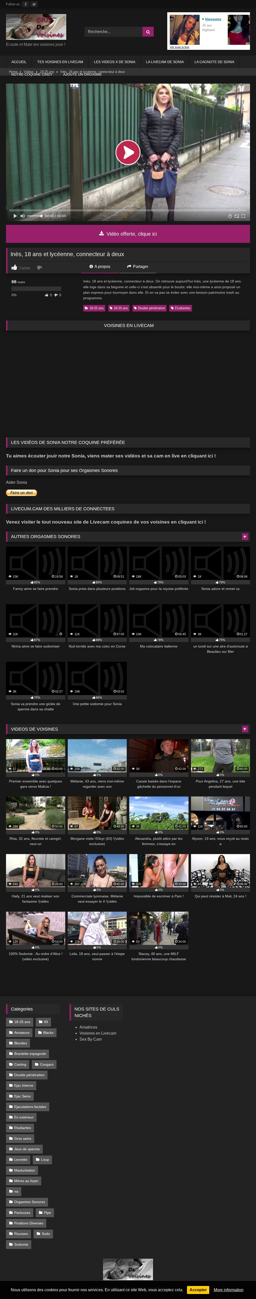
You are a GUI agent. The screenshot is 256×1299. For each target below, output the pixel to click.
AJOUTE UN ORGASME (82, 74)
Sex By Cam (91, 1039)
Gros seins (22, 1138)
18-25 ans (97, 308)
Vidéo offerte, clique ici (131, 234)
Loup (45, 1160)
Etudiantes (182, 308)
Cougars (47, 1064)
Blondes (20, 1043)
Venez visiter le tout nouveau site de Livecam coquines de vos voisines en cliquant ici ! (106, 522)
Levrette (20, 1160)
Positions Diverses (28, 1223)
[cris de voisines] (39, 28)
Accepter (198, 1290)
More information (229, 1290)
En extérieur (24, 1117)
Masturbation (24, 1170)
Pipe (47, 1213)
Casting (20, 1064)
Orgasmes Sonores (29, 1202)
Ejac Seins (22, 1096)
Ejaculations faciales (30, 1107)
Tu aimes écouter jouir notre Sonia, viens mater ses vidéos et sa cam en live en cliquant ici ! (111, 455)
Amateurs (22, 1033)
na (16, 1191)
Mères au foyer (26, 1181)
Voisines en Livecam (98, 1033)
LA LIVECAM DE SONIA (165, 62)
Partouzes (22, 1213)
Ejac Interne (23, 1085)
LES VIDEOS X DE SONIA (114, 62)
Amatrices (88, 1027)
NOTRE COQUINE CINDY (31, 74)
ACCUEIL (19, 62)
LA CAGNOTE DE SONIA (214, 62)
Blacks (48, 1033)
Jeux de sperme (27, 1149)
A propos (102, 266)
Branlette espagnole (30, 1054)
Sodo (46, 1234)
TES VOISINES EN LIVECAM (60, 62)
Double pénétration (151, 308)
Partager (140, 266)
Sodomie (21, 1244)
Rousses (21, 1234)
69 (46, 1022)
